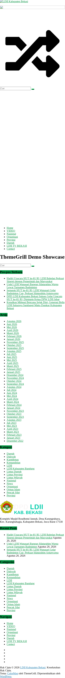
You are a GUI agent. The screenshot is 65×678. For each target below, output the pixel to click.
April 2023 (12, 428)
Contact (11, 248)
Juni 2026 (12, 324)
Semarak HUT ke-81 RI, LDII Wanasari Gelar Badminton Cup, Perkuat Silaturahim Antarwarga (32, 292)
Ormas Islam (13, 489)
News (10, 483)
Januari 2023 (13, 437)
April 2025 (12, 363)
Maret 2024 (13, 402)
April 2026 (12, 330)
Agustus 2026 (14, 321)
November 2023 (15, 411)
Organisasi (12, 236)
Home (10, 227)
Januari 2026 (13, 339)
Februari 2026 (14, 336)
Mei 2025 (12, 360)
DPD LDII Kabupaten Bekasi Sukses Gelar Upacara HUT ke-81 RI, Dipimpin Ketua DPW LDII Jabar (34, 298)
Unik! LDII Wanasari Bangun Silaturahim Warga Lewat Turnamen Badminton (32, 286)
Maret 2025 (13, 366)
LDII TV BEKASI (17, 245)
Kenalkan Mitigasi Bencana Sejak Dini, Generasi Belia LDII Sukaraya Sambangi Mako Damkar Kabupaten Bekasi (35, 305)
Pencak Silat (13, 492)
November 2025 (15, 342)
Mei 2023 (12, 425)
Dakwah (11, 456)
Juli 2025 (11, 354)
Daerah (10, 242)
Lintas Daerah (14, 471)
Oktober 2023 (14, 414)
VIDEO (11, 230)
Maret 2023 (13, 431)
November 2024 (15, 378)
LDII (9, 465)
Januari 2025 (13, 372)
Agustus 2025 (14, 351)
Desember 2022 (15, 440)
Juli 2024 (11, 390)
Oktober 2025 (14, 345)
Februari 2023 (14, 434)
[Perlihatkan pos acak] (32, 85)
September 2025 (15, 348)
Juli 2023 (11, 422)
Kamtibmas (13, 459)
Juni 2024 (12, 393)
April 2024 (12, 399)
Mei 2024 (12, 396)
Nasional (11, 233)
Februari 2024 (14, 405)
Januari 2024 (13, 408)
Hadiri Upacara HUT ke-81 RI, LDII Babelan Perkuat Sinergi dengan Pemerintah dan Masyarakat (35, 280)
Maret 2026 (13, 333)
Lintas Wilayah (14, 477)
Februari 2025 (14, 369)
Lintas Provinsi (14, 474)
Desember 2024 (15, 375)
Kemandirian (13, 462)
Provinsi (11, 239)
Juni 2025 (12, 357)
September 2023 (15, 417)
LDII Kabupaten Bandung (20, 468)
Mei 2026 (12, 327)
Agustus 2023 (14, 419)
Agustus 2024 (14, 387)
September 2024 (15, 384)
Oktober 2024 (14, 381)
